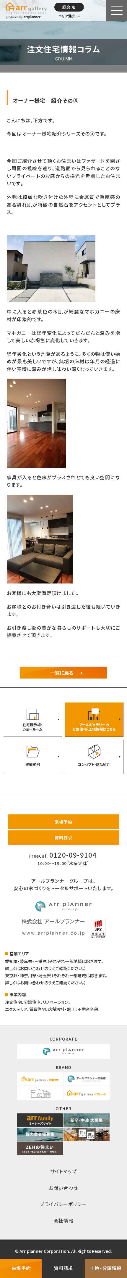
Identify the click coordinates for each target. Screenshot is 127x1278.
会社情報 (63, 1220)
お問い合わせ (63, 1187)
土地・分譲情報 (105, 1268)
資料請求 (64, 838)
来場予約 (64, 822)
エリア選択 (66, 16)
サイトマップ (63, 1171)
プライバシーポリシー (63, 1204)
